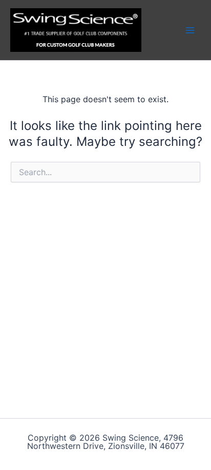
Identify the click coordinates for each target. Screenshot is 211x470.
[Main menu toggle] (190, 30)
